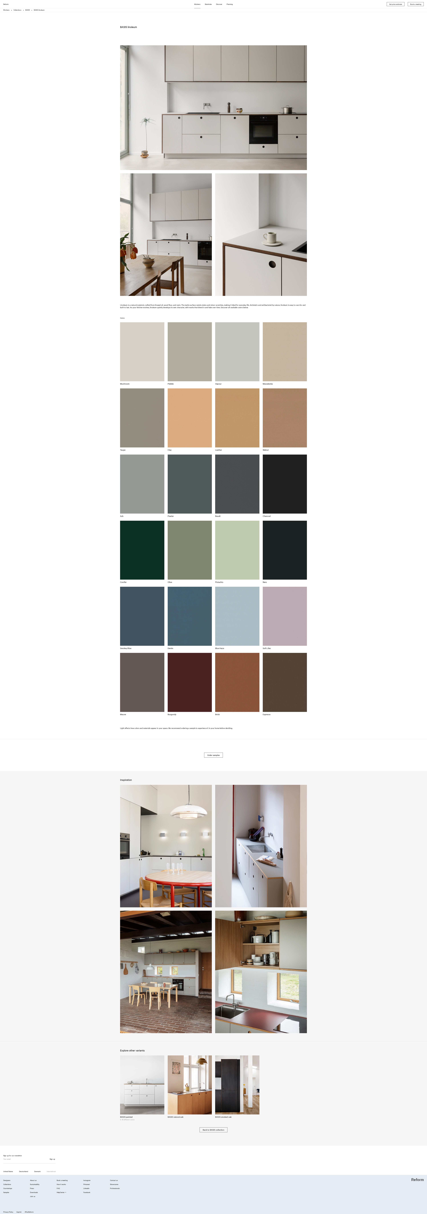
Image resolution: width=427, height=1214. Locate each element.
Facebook (86, 1192)
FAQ (58, 1188)
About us (33, 1180)
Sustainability (34, 1184)
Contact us (114, 1180)
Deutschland (23, 1171)
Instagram (86, 1180)
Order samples (213, 755)
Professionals (115, 1188)
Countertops (7, 1188)
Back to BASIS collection (213, 1129)
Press (32, 1188)
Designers (6, 1180)
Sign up (52, 1159)
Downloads (34, 1192)
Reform (5, 4)
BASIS (27, 10)
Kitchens (6, 10)
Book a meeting (62, 1180)
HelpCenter (61, 1192)
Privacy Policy (8, 1212)
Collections (17, 10)
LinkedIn (86, 1188)
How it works (61, 1184)
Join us (32, 1196)
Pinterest (86, 1184)
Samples (6, 1192)
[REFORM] (417, 1179)
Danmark (37, 1171)
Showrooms (114, 1184)
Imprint (18, 1212)
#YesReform (29, 1212)
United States (8, 1171)
